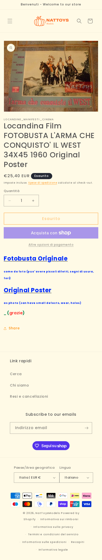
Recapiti (77, 542)
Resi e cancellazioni (29, 396)
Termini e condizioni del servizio (53, 534)
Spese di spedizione (42, 183)
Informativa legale (53, 550)
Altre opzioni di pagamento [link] (51, 245)
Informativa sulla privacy (53, 527)
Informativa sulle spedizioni (44, 542)
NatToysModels (47, 513)
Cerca (16, 373)
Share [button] (14, 328)
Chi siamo (19, 385)
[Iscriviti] (86, 428)
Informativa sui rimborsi (59, 519)
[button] (9, 21)
